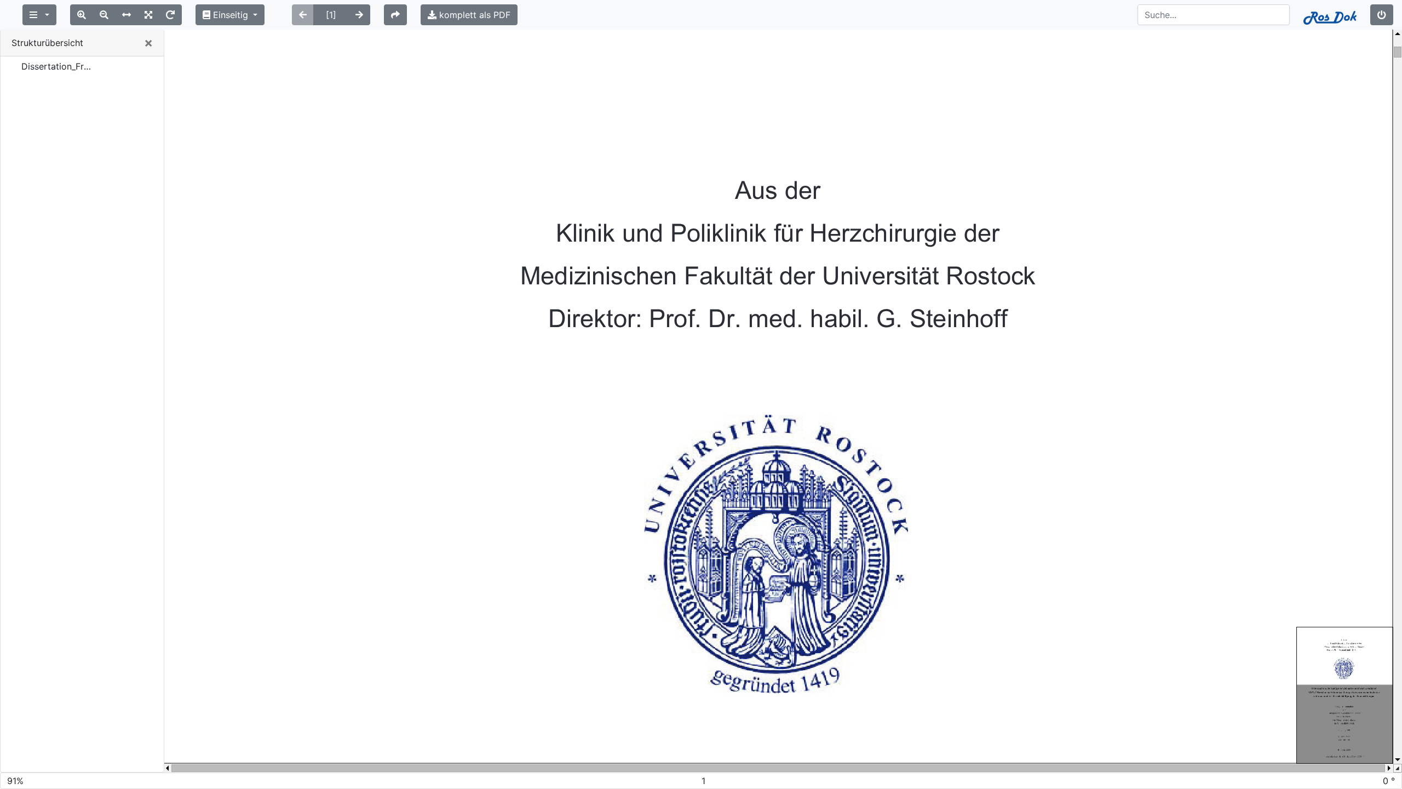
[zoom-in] (81, 14)
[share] (395, 14)
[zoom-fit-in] (148, 14)
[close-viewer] (1381, 14)
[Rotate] (170, 14)
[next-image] (359, 14)
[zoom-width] (126, 14)
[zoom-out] (104, 14)
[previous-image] (303, 14)
